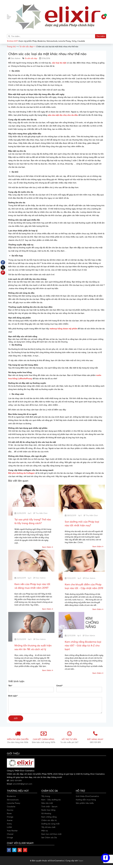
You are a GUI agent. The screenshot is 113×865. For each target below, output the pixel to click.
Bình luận (13, 695)
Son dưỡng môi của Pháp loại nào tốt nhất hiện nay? (82, 523)
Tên (10, 685)
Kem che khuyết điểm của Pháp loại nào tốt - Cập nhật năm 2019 (84, 586)
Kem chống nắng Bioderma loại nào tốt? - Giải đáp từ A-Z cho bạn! (83, 645)
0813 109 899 (16, 780)
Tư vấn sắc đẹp (31, 58)
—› (27, 46)
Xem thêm (47, 547)
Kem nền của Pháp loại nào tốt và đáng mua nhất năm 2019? (32, 586)
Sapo (80, 860)
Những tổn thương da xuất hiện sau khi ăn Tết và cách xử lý (33, 647)
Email (60, 685)
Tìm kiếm (100, 36)
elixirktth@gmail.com (22, 784)
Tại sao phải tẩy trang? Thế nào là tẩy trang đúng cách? (32, 521)
